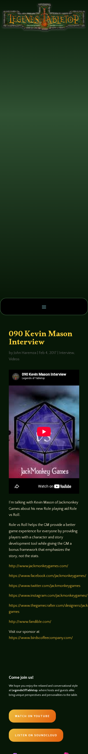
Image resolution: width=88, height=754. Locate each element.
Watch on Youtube (32, 716)
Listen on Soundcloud (36, 735)
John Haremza (25, 353)
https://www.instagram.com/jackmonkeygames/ (48, 596)
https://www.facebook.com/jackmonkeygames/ (47, 576)
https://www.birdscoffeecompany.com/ (41, 638)
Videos (14, 359)
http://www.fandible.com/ (30, 622)
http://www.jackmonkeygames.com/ (38, 566)
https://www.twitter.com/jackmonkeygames (44, 586)
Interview (66, 353)
